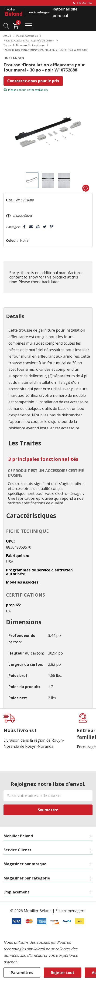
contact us (23, 90)
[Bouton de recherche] (6, 25)
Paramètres (22, 972)
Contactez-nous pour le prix (33, 80)
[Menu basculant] (28, 25)
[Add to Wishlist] (85, 188)
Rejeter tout (62, 972)
